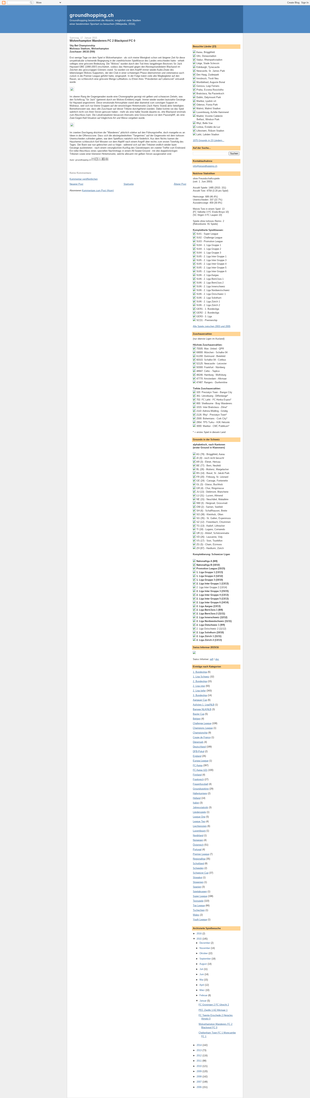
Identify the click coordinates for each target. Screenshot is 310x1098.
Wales (196, 915)
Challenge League (202, 723)
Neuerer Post (76, 184)
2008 (199, 1076)
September (205, 958)
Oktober (203, 953)
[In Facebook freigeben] (103, 159)
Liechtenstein (200, 826)
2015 (199, 938)
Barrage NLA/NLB (202, 709)
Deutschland (199, 746)
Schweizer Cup (200, 872)
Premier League (201, 854)
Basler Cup (198, 714)
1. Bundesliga (200, 672)
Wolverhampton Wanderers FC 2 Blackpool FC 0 (102, 40)
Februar (203, 995)
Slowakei (197, 877)
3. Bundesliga (200, 695)
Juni (202, 974)
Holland (197, 798)
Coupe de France (202, 737)
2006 (199, 1087)
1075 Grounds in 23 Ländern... (208, 140)
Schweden (198, 868)
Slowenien (198, 882)
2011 (199, 1060)
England (197, 756)
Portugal (197, 849)
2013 (199, 1050)
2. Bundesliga (200, 681)
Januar (203, 1000)
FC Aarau (198, 765)
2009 (199, 1071)
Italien (196, 802)
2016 (199, 933)
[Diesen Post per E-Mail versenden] (93, 159)
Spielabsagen (200, 891)
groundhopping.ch (92, 15)
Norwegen (198, 840)
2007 (199, 1081)
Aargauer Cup (200, 700)
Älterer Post (180, 184)
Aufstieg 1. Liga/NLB (203, 704)
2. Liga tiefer (199, 690)
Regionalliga (199, 858)
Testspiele (198, 900)
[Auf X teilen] (100, 159)
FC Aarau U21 (200, 770)
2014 (199, 1045)
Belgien (197, 718)
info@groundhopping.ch (205, 166)
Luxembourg (199, 830)
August (203, 964)
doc (217, 659)
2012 (199, 1055)
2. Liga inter (199, 686)
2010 (199, 1066)
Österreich (198, 844)
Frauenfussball (200, 784)
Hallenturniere (200, 793)
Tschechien (199, 910)
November (205, 948)
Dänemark (198, 742)
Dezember (205, 943)
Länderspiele (199, 812)
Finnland (197, 774)
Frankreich (198, 779)
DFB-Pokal (198, 751)
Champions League (203, 728)
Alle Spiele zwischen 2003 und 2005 (211, 326)
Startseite (129, 184)
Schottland (198, 863)
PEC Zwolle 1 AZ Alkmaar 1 (213, 1010)
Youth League (200, 919)
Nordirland (198, 835)
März (202, 990)
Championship (200, 732)
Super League (200, 896)
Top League (199, 905)
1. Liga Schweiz (201, 676)
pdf (211, 659)
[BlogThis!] (96, 159)
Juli (201, 969)
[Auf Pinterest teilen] (107, 159)
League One (199, 816)
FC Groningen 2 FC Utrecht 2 (214, 1004)
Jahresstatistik (200, 807)
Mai (201, 979)
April (202, 985)
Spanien (197, 886)
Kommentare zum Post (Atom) (98, 190)
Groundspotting (201, 788)
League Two (199, 821)
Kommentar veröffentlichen (84, 179)
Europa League (200, 760)
